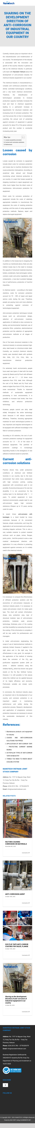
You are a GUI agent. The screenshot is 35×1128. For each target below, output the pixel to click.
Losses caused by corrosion (13, 140)
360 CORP (13, 1120)
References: (8, 144)
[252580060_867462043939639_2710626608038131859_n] (12, 1067)
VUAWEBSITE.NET (25, 1120)
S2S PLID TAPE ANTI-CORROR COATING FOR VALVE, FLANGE (17, 925)
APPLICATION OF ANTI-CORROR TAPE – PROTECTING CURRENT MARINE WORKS (19, 747)
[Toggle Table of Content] (22, 137)
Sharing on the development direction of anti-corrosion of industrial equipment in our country (17, 978)
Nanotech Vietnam (19, 72)
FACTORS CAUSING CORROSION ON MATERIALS (17, 818)
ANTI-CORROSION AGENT (17, 875)
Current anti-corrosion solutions (14, 142)
